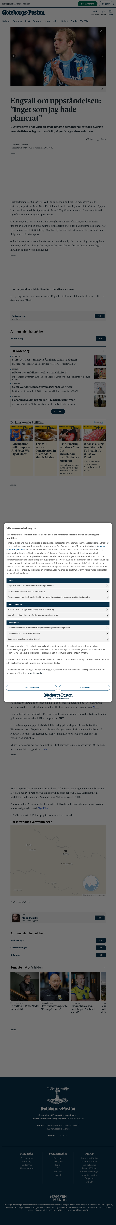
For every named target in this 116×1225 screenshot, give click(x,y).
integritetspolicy (35, 673)
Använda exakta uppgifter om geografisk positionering (31, 609)
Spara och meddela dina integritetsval (24, 639)
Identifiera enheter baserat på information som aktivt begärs (33, 615)
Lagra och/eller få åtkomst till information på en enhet (31, 585)
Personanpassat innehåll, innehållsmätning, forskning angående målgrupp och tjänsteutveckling (49, 597)
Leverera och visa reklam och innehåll (24, 633)
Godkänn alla (84, 687)
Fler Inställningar (31, 687)
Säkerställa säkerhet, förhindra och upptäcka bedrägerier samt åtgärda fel (39, 627)
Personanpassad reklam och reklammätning (26, 591)
